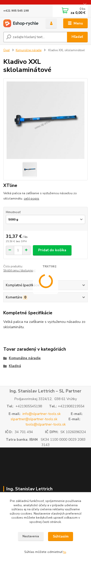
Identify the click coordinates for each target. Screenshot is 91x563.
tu (64, 552)
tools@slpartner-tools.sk (46, 424)
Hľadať (77, 36)
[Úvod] (20, 23)
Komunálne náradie (28, 50)
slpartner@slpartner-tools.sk (34, 419)
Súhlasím (61, 536)
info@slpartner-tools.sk (41, 413)
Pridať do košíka (52, 250)
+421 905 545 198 (16, 11)
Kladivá (15, 366)
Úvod (6, 50)
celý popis (31, 198)
